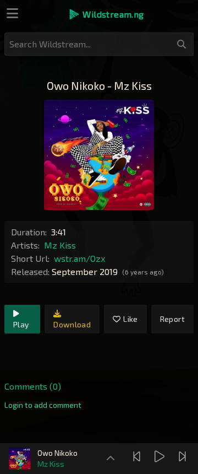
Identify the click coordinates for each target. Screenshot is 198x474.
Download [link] (72, 324)
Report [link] (172, 319)
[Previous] (138, 456)
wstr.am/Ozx (79, 258)
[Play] (161, 456)
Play (21, 324)
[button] (106, 14)
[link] (42, 405)
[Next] (183, 456)
